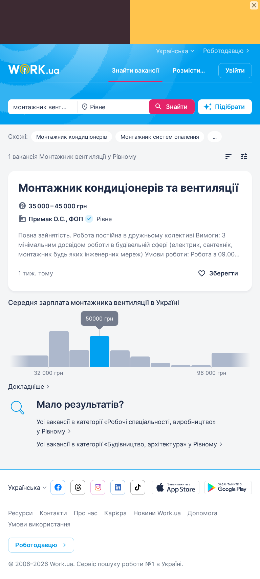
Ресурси (20, 513)
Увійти (235, 70)
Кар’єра (115, 513)
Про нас (86, 513)
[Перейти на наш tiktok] (137, 487)
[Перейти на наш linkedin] (117, 487)
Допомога (202, 513)
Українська (24, 487)
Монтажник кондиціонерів (71, 136)
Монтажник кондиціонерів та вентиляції (128, 187)
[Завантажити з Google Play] (228, 487)
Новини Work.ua (157, 513)
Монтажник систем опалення (160, 136)
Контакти (53, 513)
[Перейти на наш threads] (77, 487)
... (215, 136)
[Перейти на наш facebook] (57, 487)
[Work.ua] (33, 69)
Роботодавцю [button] (36, 544)
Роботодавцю (223, 50)
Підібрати (230, 106)
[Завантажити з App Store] (175, 487)
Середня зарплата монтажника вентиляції (93, 302)
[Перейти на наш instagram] (97, 487)
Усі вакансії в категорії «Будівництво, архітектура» (127, 444)
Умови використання (39, 524)
